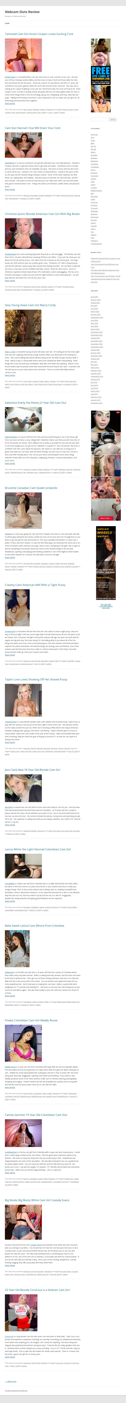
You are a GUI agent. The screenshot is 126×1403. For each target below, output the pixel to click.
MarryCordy (43, 384)
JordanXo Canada (71, 566)
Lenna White (72, 907)
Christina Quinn (68, 287)
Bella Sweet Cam (73, 1002)
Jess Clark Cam (66, 831)
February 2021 (96, 370)
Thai (92, 238)
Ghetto (93, 179)
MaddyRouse (63, 1096)
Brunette (34, 195)
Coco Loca (59, 1363)
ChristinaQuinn (10, 254)
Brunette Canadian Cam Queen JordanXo (31, 488)
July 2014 (94, 382)
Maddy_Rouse (51, 1096)
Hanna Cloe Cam (67, 195)
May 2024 (94, 323)
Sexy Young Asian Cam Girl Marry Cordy (30, 305)
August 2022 (95, 350)
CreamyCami (10, 631)
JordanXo (8, 534)
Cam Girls (106, 608)
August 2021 (95, 359)
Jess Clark (57, 831)
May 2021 (94, 365)
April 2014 (94, 388)
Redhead (94, 211)
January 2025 (95, 314)
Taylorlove (49, 751)
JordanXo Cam (58, 566)
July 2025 (94, 305)
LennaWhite (9, 883)
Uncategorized (96, 244)
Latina (30, 109)
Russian (94, 220)
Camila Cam (68, 1179)
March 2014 (95, 391)
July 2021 (94, 362)
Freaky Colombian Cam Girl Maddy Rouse (31, 1020)
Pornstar (94, 205)
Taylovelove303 (59, 751)
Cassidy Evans (65, 1271)
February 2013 (96, 397)
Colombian (35, 907)
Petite (41, 381)
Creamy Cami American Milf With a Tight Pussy (35, 585)
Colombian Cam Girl (12, 1096)
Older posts (10, 1381)
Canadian (44, 563)
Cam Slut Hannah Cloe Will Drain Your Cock (32, 128)
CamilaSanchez (11, 1152)
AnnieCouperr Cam (34, 112)
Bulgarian (94, 161)
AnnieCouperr (10, 77)
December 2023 (96, 332)
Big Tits (37, 287)
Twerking (50, 109)
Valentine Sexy (32, 472)
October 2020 (96, 373)
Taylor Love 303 (25, 751)
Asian (30, 381)
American (27, 195)
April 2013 (94, 394)
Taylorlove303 (10, 722)
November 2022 (96, 344)
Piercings (63, 563)
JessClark (8, 807)
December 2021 (96, 356)
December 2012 (96, 403)
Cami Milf (70, 661)
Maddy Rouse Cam (38, 1096)
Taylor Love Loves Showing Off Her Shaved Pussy (36, 679)
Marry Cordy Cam (21, 384)
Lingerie (41, 195)
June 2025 (94, 308)
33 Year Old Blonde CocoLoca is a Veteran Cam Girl (37, 1290)
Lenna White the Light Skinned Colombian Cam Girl (38, 849)
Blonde (44, 287)
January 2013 (95, 400)
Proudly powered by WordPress (16, 1391)
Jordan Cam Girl (39, 566)
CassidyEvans (31, 1274)
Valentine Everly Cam (18, 472)
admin (62, 112)
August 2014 (95, 379)
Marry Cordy (9, 384)
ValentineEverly (11, 437)
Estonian (94, 173)
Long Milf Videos (106, 606)
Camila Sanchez (18, 1182)
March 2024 (95, 329)
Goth (92, 182)
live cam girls (106, 604)
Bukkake (94, 158)
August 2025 (95, 303)
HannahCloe (10, 163)
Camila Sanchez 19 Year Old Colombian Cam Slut (36, 1115)
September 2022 (97, 347)
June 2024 (94, 320)
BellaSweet (9, 972)
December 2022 (96, 341)
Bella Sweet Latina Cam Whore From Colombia (34, 925)
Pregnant (94, 208)
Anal (25, 109)
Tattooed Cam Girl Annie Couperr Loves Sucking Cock (39, 34)
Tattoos (43, 109)
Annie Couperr (68, 109)
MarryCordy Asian (55, 384)
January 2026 (95, 300)
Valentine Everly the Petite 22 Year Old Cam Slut (35, 402)
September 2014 (97, 376)
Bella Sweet (62, 1002)
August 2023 (95, 338)
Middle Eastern (96, 190)
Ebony (93, 170)
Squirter (53, 381)
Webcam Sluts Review (22, 12)
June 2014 (94, 385)
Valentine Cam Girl (65, 469)
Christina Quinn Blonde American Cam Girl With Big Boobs (42, 214)
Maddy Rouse (10, 1067)
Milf (56, 661)
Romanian (94, 217)
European (94, 176)
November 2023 (96, 335)
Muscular (46, 748)
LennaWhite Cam (21, 910)
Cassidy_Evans (36, 1245)
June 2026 (94, 297)
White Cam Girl (42, 1274)
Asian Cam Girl (70, 381)
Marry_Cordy (10, 352)
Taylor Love (14, 751)
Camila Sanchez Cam (32, 1182)
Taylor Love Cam (38, 751)
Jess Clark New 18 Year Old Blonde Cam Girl (32, 770)
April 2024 (94, 326)
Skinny (46, 381)
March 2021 (95, 367)
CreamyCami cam (26, 664)
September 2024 (97, 317)
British (93, 152)
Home (7, 23)
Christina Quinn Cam (12, 290)
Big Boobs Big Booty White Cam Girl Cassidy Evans (37, 1200)
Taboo (93, 229)
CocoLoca (9, 1336)
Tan (72, 748)
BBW (92, 143)
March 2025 (95, 311)
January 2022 (95, 353)
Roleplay (36, 109)
